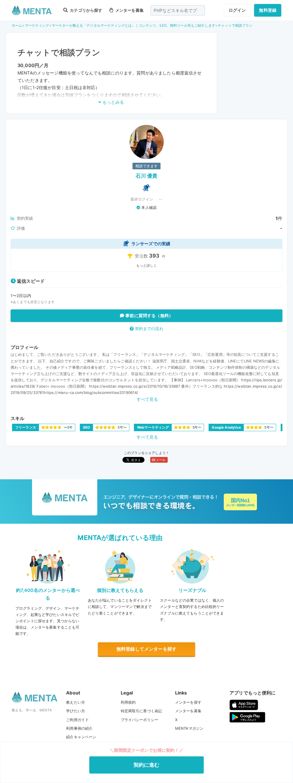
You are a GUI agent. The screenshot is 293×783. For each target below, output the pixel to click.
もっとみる (112, 102)
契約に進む (147, 765)
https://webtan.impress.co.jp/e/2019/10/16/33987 (134, 386)
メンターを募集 (128, 10)
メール (160, 460)
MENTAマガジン (189, 728)
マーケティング (37, 25)
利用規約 (128, 702)
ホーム (17, 25)
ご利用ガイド (77, 719)
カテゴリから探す (85, 10)
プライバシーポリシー (140, 719)
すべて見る (147, 399)
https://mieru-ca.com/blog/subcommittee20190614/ (91, 392)
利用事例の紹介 (79, 728)
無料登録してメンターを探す (146, 649)
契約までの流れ (148, 328)
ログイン (237, 10)
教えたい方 (75, 702)
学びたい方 (75, 711)
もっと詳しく (146, 265)
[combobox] (178, 10)
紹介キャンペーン (81, 737)
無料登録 (267, 10)
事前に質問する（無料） (148, 315)
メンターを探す (188, 702)
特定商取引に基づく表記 (141, 711)
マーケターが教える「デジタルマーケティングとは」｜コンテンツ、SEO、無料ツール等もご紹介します (133, 25)
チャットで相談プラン (235, 25)
